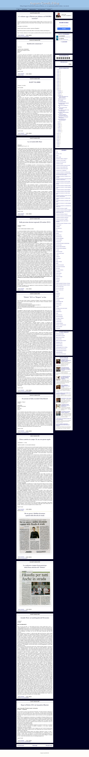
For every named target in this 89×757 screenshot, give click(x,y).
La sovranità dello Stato (35, 142)
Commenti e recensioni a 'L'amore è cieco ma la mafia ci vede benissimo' (63, 196)
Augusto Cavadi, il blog (44, 3)
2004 (58, 143)
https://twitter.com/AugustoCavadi (63, 39)
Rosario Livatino (59, 303)
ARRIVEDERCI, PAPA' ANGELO (66, 398)
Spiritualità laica (58, 311)
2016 (58, 84)
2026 (58, 69)
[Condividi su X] (28, 35)
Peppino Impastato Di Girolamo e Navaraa (63, 283)
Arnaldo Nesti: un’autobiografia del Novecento (34, 618)
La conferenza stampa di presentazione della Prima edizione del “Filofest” (35, 566)
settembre (60, 95)
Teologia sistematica (59, 323)
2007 (58, 139)
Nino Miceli (58, 268)
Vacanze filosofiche (59, 352)
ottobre (59, 93)
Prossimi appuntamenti (25, 36)
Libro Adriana (58, 258)
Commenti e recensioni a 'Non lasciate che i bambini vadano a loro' (63, 212)
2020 (58, 78)
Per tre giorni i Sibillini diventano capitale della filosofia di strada (35, 514)
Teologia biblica (58, 319)
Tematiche (49, 9)
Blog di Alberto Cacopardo (60, 335)
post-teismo (58, 293)
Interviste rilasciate (59, 251)
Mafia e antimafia (59, 261)
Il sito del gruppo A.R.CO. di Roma (61, 347)
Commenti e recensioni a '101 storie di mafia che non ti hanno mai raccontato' (63, 174)
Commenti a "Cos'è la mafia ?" (61, 160)
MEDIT (57, 263)
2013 (58, 88)
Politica (22, 510)
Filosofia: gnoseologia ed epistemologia (62, 243)
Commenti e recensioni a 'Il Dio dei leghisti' (63, 189)
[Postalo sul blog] (27, 35)
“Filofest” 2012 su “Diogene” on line (34, 297)
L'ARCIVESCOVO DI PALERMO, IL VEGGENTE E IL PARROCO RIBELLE (66, 360)
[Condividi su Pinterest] (31, 35)
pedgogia (57, 281)
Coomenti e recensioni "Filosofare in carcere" (63, 223)
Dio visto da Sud (59, 228)
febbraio (59, 130)
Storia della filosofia (59, 316)
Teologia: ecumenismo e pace (61, 324)
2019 (58, 79)
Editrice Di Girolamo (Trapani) (61, 340)
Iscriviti (64, 28)
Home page (35, 745)
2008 (58, 137)
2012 (58, 89)
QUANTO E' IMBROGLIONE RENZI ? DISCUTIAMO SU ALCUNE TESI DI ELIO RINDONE (63, 425)
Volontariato (58, 328)
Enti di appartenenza (41, 9)
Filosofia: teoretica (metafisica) (61, 248)
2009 (58, 136)
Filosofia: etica (58, 241)
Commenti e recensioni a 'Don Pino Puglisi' (63, 181)
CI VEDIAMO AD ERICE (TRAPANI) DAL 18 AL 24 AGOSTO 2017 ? (65, 405)
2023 (58, 74)
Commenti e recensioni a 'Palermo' (62, 214)
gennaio (59, 131)
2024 (58, 72)
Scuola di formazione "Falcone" (61, 350)
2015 (58, 85)
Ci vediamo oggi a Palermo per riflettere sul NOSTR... (63, 97)
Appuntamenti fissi (32, 9)
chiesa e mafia (58, 157)
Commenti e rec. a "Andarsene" (61, 170)
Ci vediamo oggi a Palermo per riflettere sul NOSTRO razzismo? (34, 17)
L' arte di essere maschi (60, 253)
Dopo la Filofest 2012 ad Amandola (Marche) (35, 705)
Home (19, 9)
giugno (59, 124)
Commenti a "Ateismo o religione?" (62, 158)
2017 (58, 82)
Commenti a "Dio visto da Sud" (61, 162)
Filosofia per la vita (59, 342)
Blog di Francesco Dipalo (60, 337)
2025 (58, 71)
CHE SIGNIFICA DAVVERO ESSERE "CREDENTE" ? (65, 412)
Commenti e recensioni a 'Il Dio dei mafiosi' (63, 191)
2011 (58, 133)
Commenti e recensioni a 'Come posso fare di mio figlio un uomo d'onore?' (63, 179)
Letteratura (58, 256)
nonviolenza (58, 271)
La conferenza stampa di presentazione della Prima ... (63, 115)
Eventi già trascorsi (24, 558)
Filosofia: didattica (24, 134)
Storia (57, 313)
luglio (59, 123)
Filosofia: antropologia (59, 238)
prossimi (57, 296)
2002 (58, 146)
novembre (60, 92)
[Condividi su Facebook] (29, 35)
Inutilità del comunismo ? (35, 44)
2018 (58, 81)
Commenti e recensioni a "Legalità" (62, 219)
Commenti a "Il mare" (59, 163)
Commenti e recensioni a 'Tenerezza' (62, 217)
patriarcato (58, 278)
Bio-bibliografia (24, 9)
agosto (59, 121)
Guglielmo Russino (59, 345)
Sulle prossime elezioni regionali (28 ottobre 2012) (34, 222)
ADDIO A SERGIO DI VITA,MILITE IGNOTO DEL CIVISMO (65, 386)
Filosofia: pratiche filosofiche (26, 391)
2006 (58, 140)
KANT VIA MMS (34, 82)
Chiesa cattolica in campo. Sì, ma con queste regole (34, 439)
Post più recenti (20, 745)
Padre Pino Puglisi (59, 276)
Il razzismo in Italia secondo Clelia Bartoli (35, 399)
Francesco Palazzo (59, 343)
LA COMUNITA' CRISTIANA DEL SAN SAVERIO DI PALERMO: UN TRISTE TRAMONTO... (65, 377)
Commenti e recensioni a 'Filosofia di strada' (63, 185)
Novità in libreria (59, 273)
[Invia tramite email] (26, 35)
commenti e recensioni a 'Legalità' (61, 208)
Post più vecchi (49, 745)
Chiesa (57, 155)
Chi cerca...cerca (59, 153)
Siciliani (57, 306)
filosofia (57, 233)
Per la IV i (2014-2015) (60, 288)
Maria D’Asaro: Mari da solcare (61, 348)
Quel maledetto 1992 (59, 301)
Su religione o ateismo (60, 318)
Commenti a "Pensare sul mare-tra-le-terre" (63, 165)
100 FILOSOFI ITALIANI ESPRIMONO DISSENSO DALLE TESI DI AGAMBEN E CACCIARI (66, 369)
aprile (59, 127)
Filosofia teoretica (59, 236)
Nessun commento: (21, 35)
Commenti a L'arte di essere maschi (62, 168)
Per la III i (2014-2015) (59, 286)
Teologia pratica (58, 321)
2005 (58, 142)
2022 (58, 75)
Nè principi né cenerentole (60, 266)
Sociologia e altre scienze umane (61, 308)
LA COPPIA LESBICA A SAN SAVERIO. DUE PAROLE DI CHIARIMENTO (63, 393)
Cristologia (58, 226)
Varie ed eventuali (59, 326)
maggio (59, 126)
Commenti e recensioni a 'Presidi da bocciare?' (64, 215)
